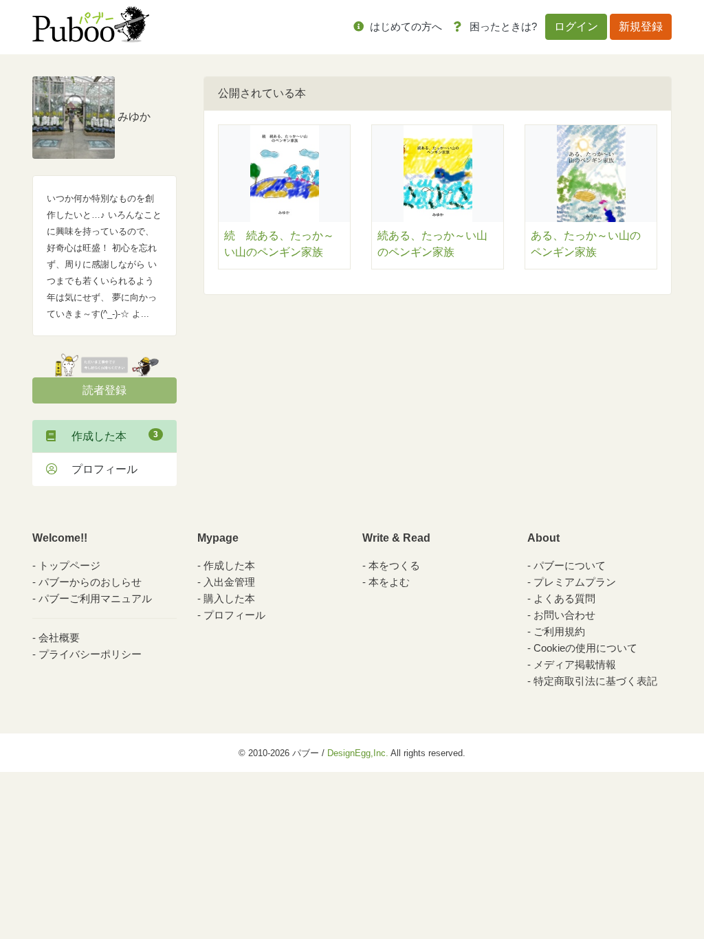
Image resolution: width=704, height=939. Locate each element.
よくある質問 (564, 598)
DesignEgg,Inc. (357, 753)
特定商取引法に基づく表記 (595, 681)
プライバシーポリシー (90, 654)
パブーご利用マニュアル (95, 598)
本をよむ (389, 582)
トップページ (69, 565)
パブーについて (570, 565)
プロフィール (99, 469)
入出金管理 (229, 582)
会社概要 (59, 637)
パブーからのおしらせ (90, 582)
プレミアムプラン (575, 582)
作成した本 (109, 436)
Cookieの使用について (585, 648)
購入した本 (229, 598)
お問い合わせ (564, 615)
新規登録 (641, 26)
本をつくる (394, 565)
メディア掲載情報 (575, 664)
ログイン (576, 26)
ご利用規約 (559, 631)
